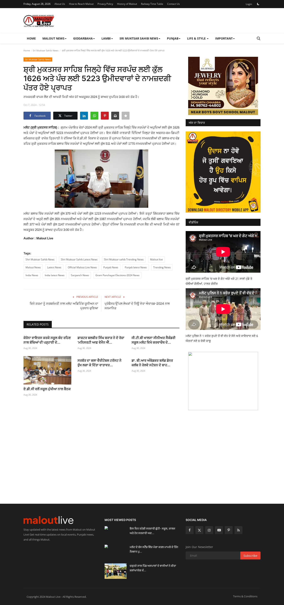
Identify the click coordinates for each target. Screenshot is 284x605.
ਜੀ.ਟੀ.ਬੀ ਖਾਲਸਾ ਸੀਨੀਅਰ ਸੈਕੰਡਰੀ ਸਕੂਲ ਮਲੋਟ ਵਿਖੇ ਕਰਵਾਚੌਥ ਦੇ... (153, 340)
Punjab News (110, 267)
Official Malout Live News (82, 267)
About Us (59, 4)
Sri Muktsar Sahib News (45, 50)
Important (224, 38)
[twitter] (199, 530)
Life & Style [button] (196, 38)
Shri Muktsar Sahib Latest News (79, 259)
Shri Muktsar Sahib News (40, 259)
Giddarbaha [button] (83, 38)
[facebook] (190, 530)
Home (31, 38)
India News (32, 275)
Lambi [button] (106, 38)
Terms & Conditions (245, 596)
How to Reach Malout (81, 4)
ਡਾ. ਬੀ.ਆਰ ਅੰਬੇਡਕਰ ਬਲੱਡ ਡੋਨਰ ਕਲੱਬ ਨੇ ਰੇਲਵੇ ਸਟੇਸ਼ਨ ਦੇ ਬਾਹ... (152, 362)
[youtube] (219, 530)
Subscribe (250, 556)
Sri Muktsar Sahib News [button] (139, 38)
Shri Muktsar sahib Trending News (124, 259)
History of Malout (127, 4)
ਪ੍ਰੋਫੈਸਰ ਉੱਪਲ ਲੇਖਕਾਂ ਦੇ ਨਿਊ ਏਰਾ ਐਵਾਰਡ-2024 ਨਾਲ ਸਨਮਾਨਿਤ (137, 306)
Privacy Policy (105, 4)
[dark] (258, 4)
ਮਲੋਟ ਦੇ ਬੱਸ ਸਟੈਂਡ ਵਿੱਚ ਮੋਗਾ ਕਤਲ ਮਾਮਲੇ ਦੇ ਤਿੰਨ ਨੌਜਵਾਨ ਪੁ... (154, 549)
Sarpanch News (80, 275)
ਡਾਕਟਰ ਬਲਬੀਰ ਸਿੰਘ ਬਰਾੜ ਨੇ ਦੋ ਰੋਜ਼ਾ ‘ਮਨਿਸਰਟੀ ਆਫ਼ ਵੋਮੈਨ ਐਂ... (101, 340)
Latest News (54, 267)
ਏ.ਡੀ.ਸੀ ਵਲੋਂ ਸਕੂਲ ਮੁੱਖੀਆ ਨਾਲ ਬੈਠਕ (47, 389)
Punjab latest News (136, 267)
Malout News (33, 267)
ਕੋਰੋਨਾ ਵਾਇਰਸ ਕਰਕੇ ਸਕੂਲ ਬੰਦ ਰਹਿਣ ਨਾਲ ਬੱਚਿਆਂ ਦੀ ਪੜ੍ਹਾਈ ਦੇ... (47, 340)
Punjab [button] (172, 38)
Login (249, 4)
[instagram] (209, 530)
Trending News (162, 267)
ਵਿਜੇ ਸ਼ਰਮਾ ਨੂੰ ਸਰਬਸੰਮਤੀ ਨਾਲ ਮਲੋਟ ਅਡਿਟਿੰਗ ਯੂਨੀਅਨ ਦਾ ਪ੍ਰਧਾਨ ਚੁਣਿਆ (64, 306)
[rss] (238, 530)
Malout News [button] (53, 38)
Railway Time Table (152, 4)
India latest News (54, 275)
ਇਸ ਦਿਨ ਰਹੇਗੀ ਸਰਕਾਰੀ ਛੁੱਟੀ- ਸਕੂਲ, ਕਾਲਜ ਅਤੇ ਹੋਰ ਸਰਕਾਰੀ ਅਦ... (152, 531)
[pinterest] (229, 530)
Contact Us (173, 4)
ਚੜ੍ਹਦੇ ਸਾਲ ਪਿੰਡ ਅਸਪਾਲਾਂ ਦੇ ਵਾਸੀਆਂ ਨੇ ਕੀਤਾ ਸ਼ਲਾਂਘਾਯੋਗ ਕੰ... (153, 568)
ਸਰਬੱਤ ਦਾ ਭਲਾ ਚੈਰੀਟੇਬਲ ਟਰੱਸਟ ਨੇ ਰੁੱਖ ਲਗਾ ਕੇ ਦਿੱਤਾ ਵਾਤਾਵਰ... (99, 362)
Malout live (156, 259)
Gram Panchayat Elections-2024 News (117, 275)
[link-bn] (223, 86)
